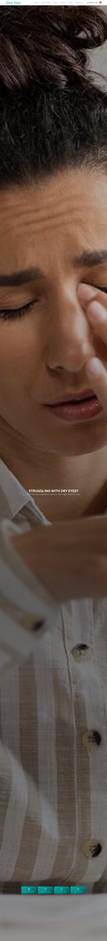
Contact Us (62, 2)
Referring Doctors (80, 2)
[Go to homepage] (13, 2)
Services (55, 2)
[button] (1, 470)
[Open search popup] (100, 2)
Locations (70, 2)
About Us (37, 2)
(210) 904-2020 (93, 2)
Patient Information (46, 2)
